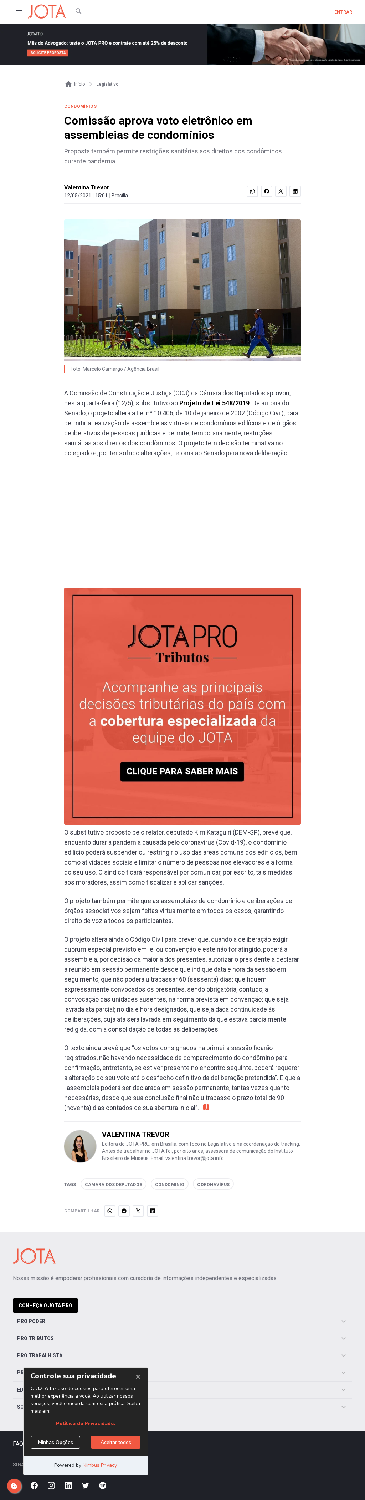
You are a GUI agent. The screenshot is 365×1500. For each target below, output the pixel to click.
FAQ (18, 1443)
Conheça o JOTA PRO (45, 1305)
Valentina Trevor (86, 187)
